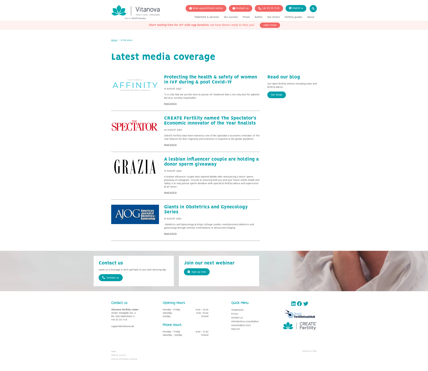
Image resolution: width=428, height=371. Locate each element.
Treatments (237, 310)
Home (114, 40)
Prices (246, 17)
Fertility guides (293, 17)
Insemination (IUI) (241, 325)
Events (258, 17)
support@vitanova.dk (122, 326)
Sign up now (198, 272)
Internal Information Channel (124, 359)
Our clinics (273, 17)
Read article (170, 104)
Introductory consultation (245, 321)
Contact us (242, 8)
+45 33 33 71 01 (270, 8)
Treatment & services (206, 17)
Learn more (269, 25)
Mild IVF (235, 329)
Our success (231, 17)
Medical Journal (118, 355)
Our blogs (276, 95)
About (310, 17)
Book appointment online (208, 8)
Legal (113, 351)
